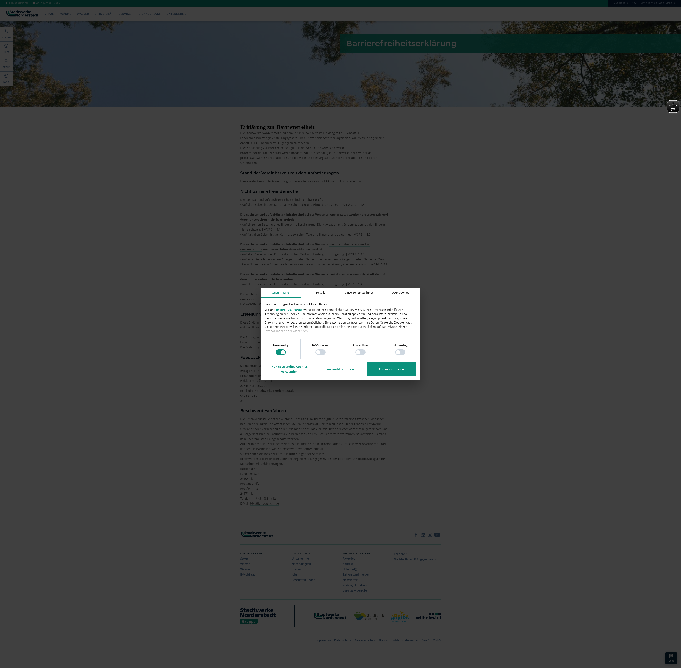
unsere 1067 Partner (290, 310)
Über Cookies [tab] (400, 292)
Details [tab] (320, 292)
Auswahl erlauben (340, 369)
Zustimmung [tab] (280, 292)
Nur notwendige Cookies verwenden (289, 369)
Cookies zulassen (391, 369)
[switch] (320, 352)
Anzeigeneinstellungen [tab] (360, 292)
